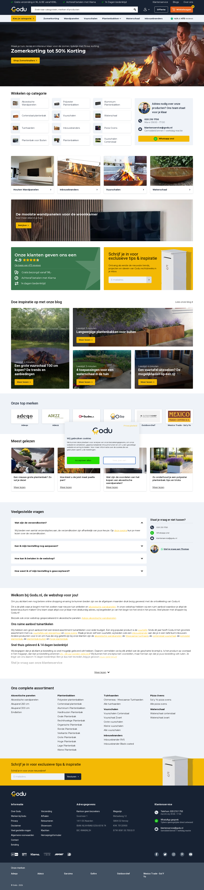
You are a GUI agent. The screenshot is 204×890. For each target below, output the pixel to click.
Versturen (71, 776)
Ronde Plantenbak (67, 729)
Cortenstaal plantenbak (69, 704)
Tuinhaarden (111, 695)
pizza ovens (71, 633)
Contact (15, 840)
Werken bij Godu (18, 816)
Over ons (188, 2)
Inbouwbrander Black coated (119, 744)
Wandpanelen (71, 18)
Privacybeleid (130, 425)
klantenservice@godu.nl (166, 538)
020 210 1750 (162, 527)
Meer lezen (23, 382)
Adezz (40, 873)
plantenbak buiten (36, 639)
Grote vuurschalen (113, 721)
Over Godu (16, 811)
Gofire (94, 873)
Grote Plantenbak (66, 737)
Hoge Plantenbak (66, 741)
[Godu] (19, 9)
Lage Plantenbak (66, 745)
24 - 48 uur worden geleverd (75, 654)
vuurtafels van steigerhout (47, 633)
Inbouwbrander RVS (114, 739)
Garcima (68, 873)
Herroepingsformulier (51, 835)
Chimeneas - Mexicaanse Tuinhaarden (123, 699)
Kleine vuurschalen (113, 726)
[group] (32, 469)
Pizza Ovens (157, 695)
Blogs (176, 2)
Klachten (45, 830)
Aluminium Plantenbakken (71, 708)
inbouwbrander (140, 633)
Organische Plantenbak (69, 724)
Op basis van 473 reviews (28, 265)
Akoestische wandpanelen (24, 699)
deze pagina (120, 530)
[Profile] (146, 10)
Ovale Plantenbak (66, 716)
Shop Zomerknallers (24, 60)
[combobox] (81, 10)
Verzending (46, 811)
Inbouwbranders (154, 18)
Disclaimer (16, 825)
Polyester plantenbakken (70, 699)
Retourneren (47, 821)
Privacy (14, 821)
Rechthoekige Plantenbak (71, 720)
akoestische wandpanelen (102, 606)
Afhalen (45, 816)
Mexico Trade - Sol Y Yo (154, 875)
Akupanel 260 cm (20, 704)
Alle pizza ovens (158, 704)
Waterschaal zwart (160, 717)
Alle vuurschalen (112, 730)
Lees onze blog (183, 302)
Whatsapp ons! (166, 139)
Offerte (161, 9)
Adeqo (14, 873)
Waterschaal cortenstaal (162, 713)
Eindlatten (16, 712)
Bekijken (22, 225)
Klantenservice (160, 2)
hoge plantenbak (59, 639)
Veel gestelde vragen (21, 830)
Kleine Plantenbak (66, 749)
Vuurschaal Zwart (113, 717)
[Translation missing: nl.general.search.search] (135, 10)
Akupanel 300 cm (20, 708)
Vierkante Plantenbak (68, 733)
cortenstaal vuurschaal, (164, 636)
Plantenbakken (110, 18)
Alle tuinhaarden (112, 704)
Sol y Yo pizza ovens (160, 699)
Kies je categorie (22, 18)
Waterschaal (133, 18)
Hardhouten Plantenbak (70, 712)
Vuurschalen (90, 18)
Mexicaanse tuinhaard (137, 636)
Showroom (46, 825)
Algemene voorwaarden (22, 835)
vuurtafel (142, 630)
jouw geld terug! (108, 657)
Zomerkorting (51, 18)
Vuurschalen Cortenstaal (116, 713)
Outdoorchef (123, 873)
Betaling (15, 845)
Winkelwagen (184, 9)
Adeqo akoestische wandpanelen (99, 618)
